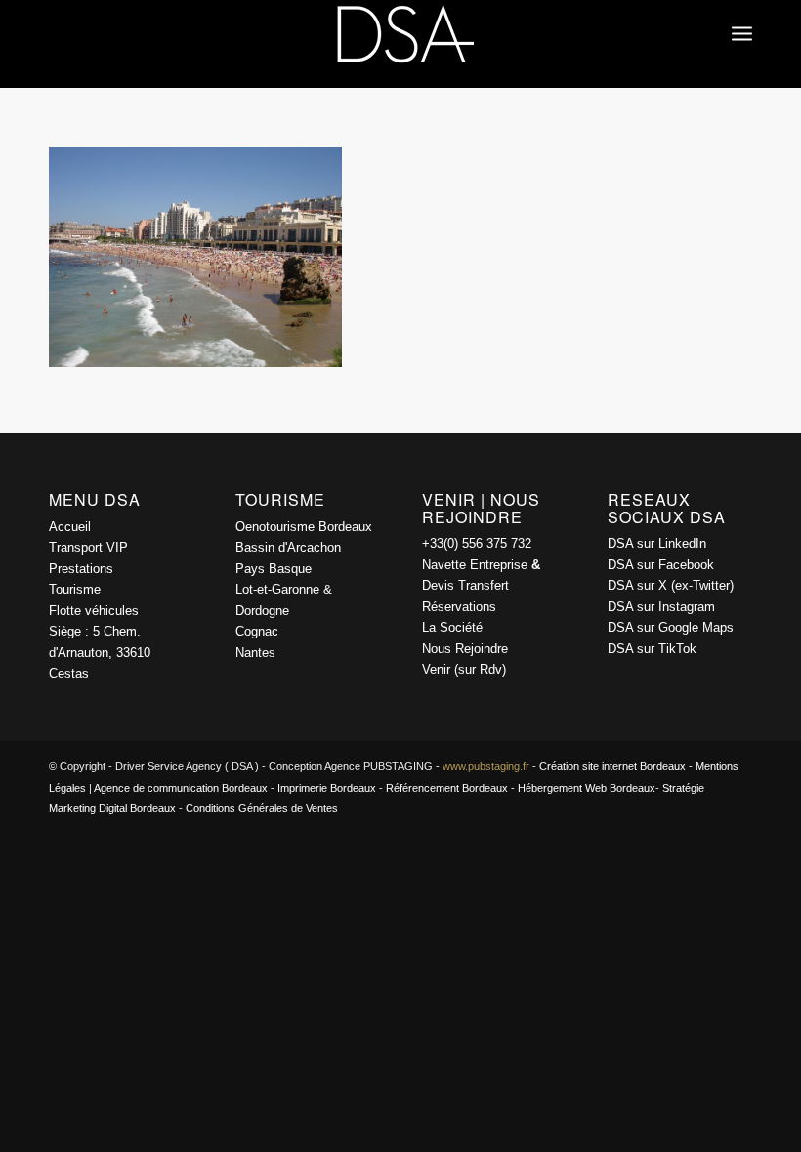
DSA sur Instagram (661, 606)
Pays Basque (273, 568)
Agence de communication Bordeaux (181, 788)
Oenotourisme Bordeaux (303, 526)
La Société (452, 627)
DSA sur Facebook (661, 564)
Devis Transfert (465, 585)
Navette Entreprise (474, 564)
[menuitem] (742, 14)
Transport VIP (88, 547)
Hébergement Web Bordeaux (586, 788)
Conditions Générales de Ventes (262, 808)
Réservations (459, 606)
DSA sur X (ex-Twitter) (671, 585)
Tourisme (75, 589)
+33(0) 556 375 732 (476, 543)
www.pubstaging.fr (486, 766)
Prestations (81, 568)
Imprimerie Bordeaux (326, 788)
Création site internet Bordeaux (612, 766)
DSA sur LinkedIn (657, 543)
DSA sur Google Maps (671, 627)
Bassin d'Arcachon (288, 547)
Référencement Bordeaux (447, 788)
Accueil (70, 526)
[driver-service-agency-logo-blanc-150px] (400, 44)
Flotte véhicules (94, 610)
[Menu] (742, 14)
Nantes (255, 652)
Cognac (256, 631)
